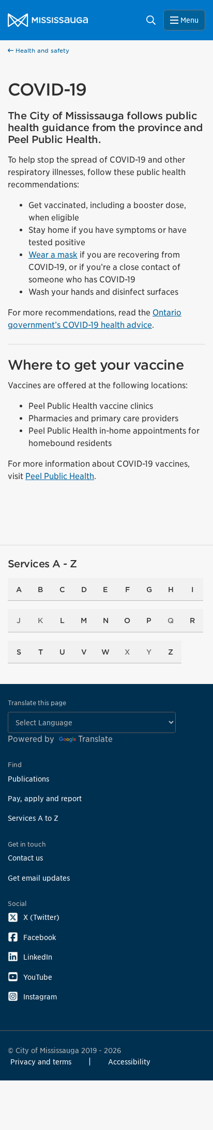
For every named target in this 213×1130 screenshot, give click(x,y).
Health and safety (41, 50)
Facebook (39, 937)
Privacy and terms (40, 1061)
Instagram (40, 996)
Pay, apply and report (45, 798)
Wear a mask (53, 255)
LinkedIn (37, 956)
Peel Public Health (59, 476)
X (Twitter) (41, 917)
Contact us (25, 857)
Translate (95, 739)
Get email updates (39, 877)
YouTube (37, 977)
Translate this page (37, 703)
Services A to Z (33, 818)
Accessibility (129, 1061)
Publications (28, 778)
